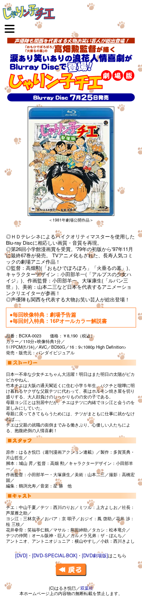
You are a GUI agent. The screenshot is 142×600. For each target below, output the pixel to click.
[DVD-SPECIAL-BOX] (54, 555)
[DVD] (21, 555)
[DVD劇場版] (95, 555)
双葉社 (86, 588)
